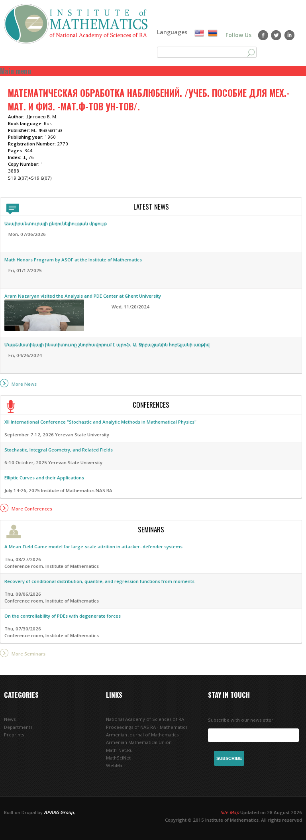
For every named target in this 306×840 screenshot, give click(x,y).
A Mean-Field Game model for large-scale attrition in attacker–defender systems (93, 547)
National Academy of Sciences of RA (145, 719)
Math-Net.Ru (119, 750)
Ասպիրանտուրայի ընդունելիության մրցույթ (55, 223)
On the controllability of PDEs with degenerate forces (62, 616)
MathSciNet (118, 758)
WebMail (115, 765)
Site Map (229, 812)
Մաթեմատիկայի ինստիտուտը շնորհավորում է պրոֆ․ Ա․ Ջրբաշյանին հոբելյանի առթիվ (107, 344)
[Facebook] (263, 35)
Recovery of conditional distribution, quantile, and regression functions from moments (99, 581)
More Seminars (28, 654)
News (10, 719)
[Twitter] (276, 35)
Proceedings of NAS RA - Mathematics (146, 727)
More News (24, 384)
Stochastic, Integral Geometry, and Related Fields (58, 450)
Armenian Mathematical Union (139, 742)
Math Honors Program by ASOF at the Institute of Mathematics (73, 260)
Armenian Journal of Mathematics (142, 735)
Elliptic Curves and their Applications (44, 478)
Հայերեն (213, 33)
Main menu (15, 71)
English (199, 33)
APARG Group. (59, 812)
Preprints (14, 735)
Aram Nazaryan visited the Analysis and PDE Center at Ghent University (82, 296)
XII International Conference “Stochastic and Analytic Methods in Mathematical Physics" (100, 422)
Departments (18, 727)
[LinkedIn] (289, 35)
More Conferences (32, 509)
